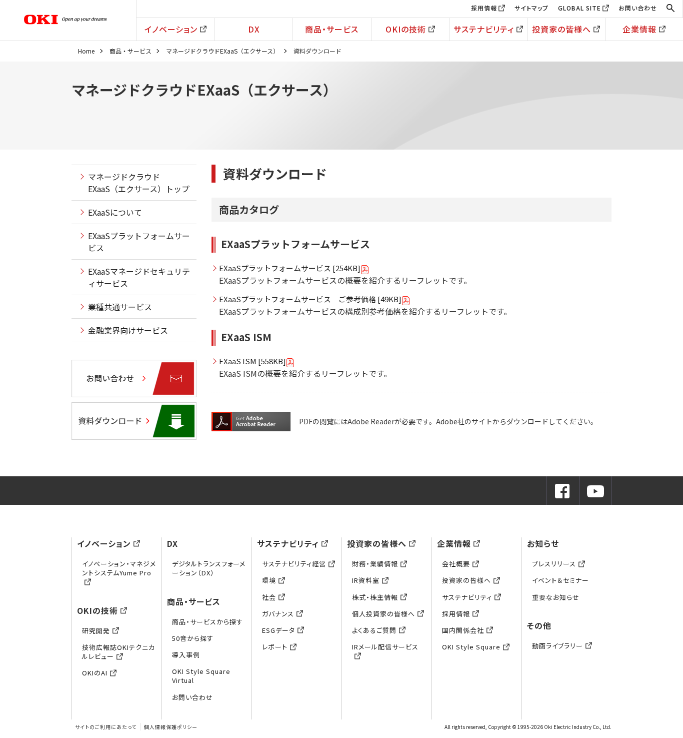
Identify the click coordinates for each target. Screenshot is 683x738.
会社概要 (456, 563)
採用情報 (484, 8)
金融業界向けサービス (128, 330)
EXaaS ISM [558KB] (252, 361)
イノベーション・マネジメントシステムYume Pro (119, 568)
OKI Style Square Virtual (201, 675)
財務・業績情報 (375, 563)
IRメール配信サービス (385, 646)
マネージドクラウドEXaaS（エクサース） (222, 51)
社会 (269, 597)
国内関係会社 (463, 630)
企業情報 (639, 29)
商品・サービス (331, 29)
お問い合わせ (637, 8)
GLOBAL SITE (579, 8)
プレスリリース (554, 563)
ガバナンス (278, 613)
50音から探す (193, 638)
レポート (275, 646)
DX (254, 29)
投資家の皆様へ (561, 29)
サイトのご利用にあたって (105, 726)
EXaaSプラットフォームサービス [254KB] (289, 268)
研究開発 (96, 630)
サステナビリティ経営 (294, 563)
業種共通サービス (120, 307)
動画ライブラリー (557, 645)
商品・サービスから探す (207, 621)
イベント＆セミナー (560, 580)
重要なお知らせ (556, 597)
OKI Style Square (471, 646)
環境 (269, 580)
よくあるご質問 (374, 630)
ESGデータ (278, 630)
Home (86, 51)
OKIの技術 (406, 29)
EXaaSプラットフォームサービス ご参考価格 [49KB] (310, 299)
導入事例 (186, 654)
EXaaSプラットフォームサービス (139, 242)
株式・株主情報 (375, 597)
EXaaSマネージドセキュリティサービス (139, 277)
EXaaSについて (115, 212)
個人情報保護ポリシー (171, 726)
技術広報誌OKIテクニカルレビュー (118, 651)
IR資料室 (366, 580)
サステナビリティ (484, 29)
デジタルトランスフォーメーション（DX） (209, 568)
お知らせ (543, 543)
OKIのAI (95, 672)
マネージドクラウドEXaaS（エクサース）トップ (139, 183)
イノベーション (171, 29)
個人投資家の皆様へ (383, 613)
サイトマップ (531, 8)
